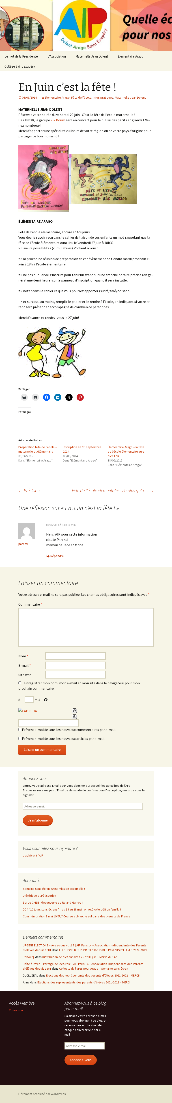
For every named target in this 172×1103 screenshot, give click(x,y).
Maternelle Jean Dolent (91, 56)
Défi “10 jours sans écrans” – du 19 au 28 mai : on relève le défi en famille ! (72, 909)
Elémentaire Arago (57, 97)
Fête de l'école (81, 97)
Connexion (16, 1010)
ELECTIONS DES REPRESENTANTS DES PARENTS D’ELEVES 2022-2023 (103, 950)
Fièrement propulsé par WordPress (42, 1094)
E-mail (24, 665)
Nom (23, 656)
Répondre (57, 556)
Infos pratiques (103, 97)
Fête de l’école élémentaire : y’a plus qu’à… (113, 490)
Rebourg (28, 957)
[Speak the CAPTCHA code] (74, 716)
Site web (24, 675)
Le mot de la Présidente (21, 56)
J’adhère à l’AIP (33, 855)
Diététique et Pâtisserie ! (39, 896)
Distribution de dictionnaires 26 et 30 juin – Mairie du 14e (79, 957)
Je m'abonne (38, 820)
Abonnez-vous (81, 1060)
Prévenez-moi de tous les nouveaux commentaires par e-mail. (69, 729)
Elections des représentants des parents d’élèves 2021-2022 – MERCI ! (93, 975)
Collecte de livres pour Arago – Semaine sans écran (93, 968)
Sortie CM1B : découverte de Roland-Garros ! (53, 902)
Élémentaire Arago (130, 56)
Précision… (31, 490)
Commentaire (30, 604)
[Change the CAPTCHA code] (74, 710)
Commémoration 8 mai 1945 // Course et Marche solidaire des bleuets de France (76, 916)
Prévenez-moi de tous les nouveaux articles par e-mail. (63, 738)
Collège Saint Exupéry (19, 66)
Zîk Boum (58, 120)
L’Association (56, 56)
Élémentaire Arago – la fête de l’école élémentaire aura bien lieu (126, 451)
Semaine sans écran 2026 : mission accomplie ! (54, 889)
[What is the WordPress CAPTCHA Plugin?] (27, 711)
